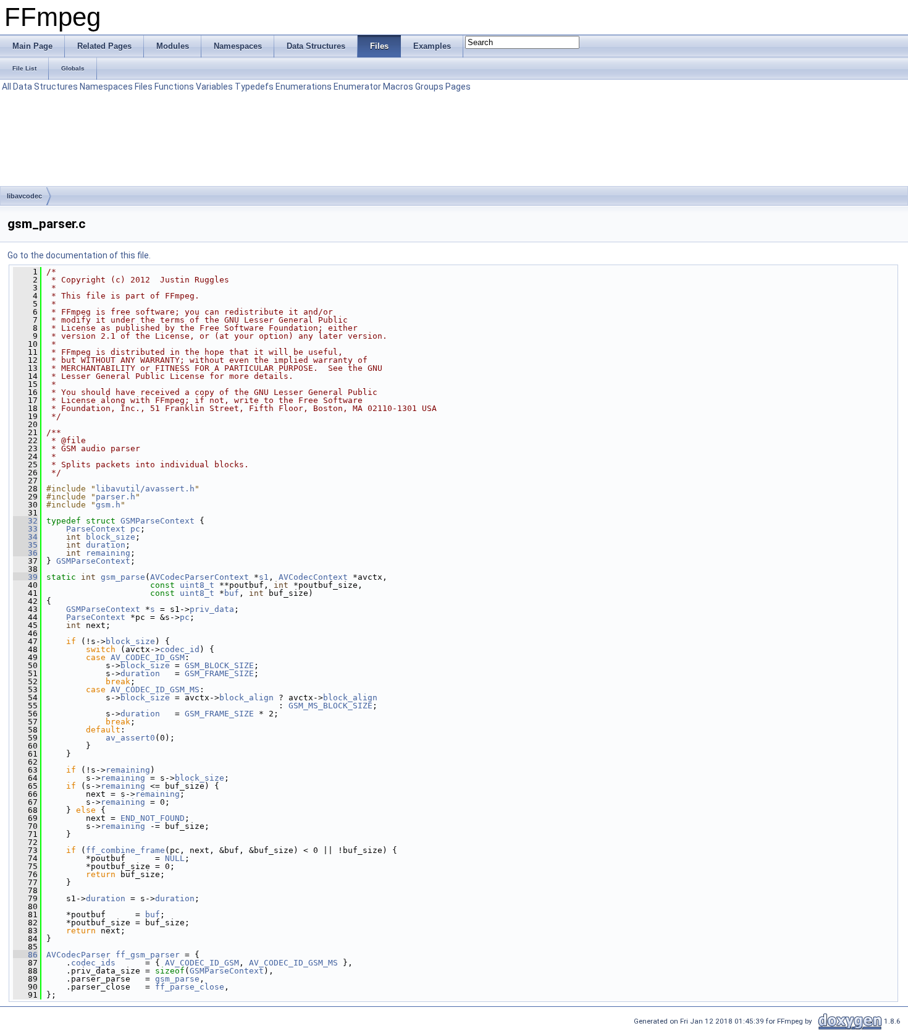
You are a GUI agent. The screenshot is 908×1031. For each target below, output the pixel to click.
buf (231, 593)
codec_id (180, 649)
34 (25, 536)
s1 (264, 577)
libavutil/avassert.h (145, 488)
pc (135, 528)
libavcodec (24, 196)
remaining (108, 553)
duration (105, 544)
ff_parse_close (189, 986)
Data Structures (45, 86)
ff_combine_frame (125, 850)
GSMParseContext (157, 520)
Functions (174, 86)
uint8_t (197, 585)
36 (25, 553)
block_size (110, 536)
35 (25, 544)
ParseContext (95, 528)
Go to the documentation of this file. (79, 255)
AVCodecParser (78, 954)
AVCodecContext (313, 577)
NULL (175, 858)
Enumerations (303, 86)
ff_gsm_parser (148, 954)
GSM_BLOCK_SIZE (219, 665)
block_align (246, 697)
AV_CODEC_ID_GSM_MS (155, 689)
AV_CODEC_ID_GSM (148, 657)
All (6, 86)
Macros (398, 86)
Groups (429, 86)
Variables (214, 86)
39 (25, 577)
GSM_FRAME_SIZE (219, 673)
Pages (458, 86)
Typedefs (254, 86)
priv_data (212, 609)
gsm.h (108, 504)
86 (25, 954)
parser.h (115, 496)
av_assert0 (130, 737)
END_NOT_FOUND (152, 818)
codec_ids (93, 962)
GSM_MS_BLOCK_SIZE (330, 705)
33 (25, 528)
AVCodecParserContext (199, 577)
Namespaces (106, 86)
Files (144, 86)
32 (25, 520)
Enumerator (357, 86)
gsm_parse (123, 577)
